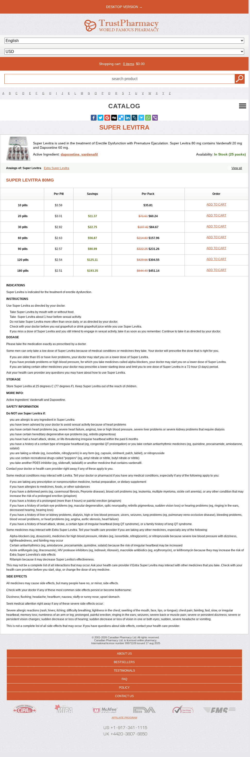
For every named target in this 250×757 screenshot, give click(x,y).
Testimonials (124, 670)
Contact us (124, 696)
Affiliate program (124, 717)
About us (124, 653)
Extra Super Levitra (56, 168)
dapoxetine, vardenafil (79, 154)
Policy (124, 687)
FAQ (124, 679)
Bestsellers (124, 662)
